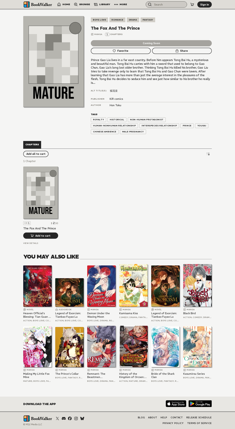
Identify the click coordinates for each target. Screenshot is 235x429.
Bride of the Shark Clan (162, 375)
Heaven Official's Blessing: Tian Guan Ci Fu (37, 315)
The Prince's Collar (67, 373)
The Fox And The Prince (39, 228)
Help (164, 417)
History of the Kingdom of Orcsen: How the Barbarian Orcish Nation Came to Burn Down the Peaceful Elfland (132, 375)
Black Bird (189, 313)
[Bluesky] (82, 418)
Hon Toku (115, 105)
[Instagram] (76, 418)
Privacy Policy (173, 423)
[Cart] (192, 4)
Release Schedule (199, 417)
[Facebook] (70, 418)
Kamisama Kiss (128, 313)
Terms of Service (199, 423)
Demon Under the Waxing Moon (98, 315)
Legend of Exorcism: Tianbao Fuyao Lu (68, 315)
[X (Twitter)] (57, 418)
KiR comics (116, 98)
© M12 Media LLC (32, 424)
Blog (141, 417)
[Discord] (64, 418)
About (152, 417)
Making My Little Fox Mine (36, 375)
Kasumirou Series (194, 373)
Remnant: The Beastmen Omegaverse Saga (98, 375)
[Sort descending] (208, 154)
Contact (177, 417)
